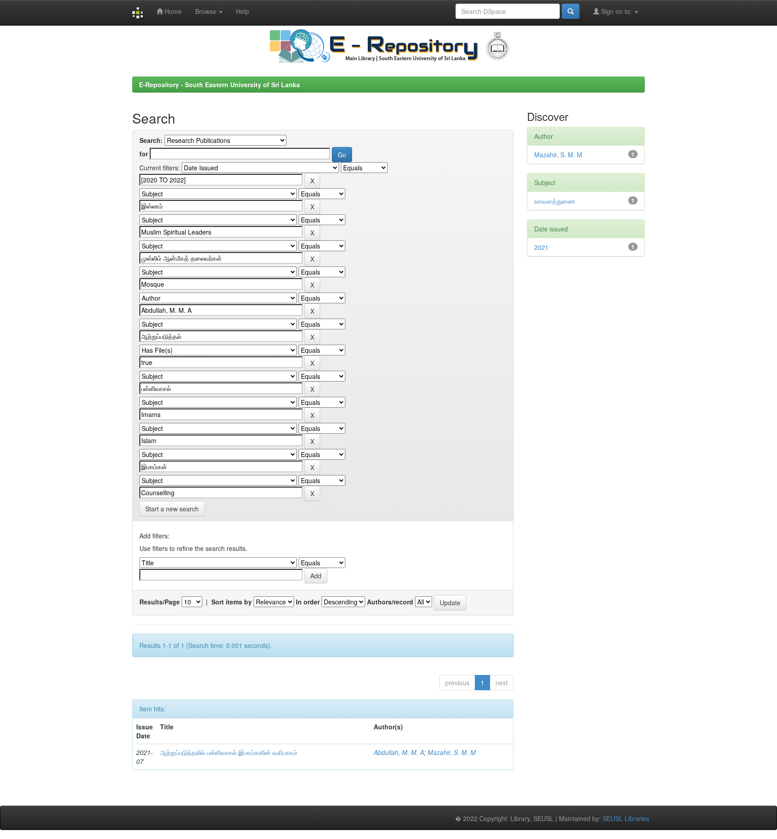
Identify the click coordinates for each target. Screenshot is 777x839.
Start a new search (172, 508)
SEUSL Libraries (626, 818)
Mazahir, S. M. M (452, 752)
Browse (206, 11)
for (143, 153)
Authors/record (390, 601)
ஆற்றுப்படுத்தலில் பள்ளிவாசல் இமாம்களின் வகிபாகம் (228, 752)
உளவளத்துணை (554, 200)
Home (172, 11)
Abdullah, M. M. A (399, 752)
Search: (151, 140)
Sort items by (231, 601)
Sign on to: (616, 11)
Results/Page (159, 601)
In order (308, 601)
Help (242, 11)
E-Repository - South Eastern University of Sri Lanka (219, 84)
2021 (541, 247)
